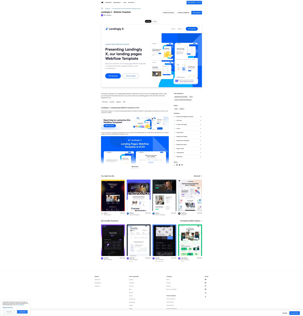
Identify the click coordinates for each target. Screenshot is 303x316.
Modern (182, 109)
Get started (194, 2)
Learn (124, 2)
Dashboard (108, 2)
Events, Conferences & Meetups (183, 99)
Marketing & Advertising (181, 96)
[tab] (105, 102)
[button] (117, 2)
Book (191, 96)
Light (176, 109)
